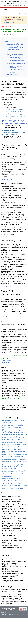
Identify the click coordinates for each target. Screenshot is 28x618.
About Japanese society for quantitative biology (13, 614)
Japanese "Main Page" (6, 179)
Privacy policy (4, 612)
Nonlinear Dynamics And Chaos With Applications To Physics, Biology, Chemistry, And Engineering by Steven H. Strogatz (14, 444)
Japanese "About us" (6, 236)
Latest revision (18, 20)
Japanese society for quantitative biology (12, 3)
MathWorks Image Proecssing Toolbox (12, 478)
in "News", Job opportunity (19, 488)
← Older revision (10, 20)
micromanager (6, 475)
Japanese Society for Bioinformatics (11, 429)
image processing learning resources (12, 481)
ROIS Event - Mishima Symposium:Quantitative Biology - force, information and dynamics (13, 132)
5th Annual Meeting (6, 360)
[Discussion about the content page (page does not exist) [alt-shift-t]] (5, 13)
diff (5, 20)
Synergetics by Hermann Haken (10, 431)
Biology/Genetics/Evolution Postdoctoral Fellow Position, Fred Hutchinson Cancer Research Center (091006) (14, 486)
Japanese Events (5, 362)
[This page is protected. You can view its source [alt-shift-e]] (20, 13)
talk (10, 19)
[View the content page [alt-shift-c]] (1, 13)
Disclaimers (4, 616)
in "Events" (9, 422)
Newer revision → (8, 22)
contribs (14, 19)
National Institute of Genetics (10, 427)
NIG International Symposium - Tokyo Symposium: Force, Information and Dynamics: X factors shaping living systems (14, 121)
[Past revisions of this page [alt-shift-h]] (23, 13)
